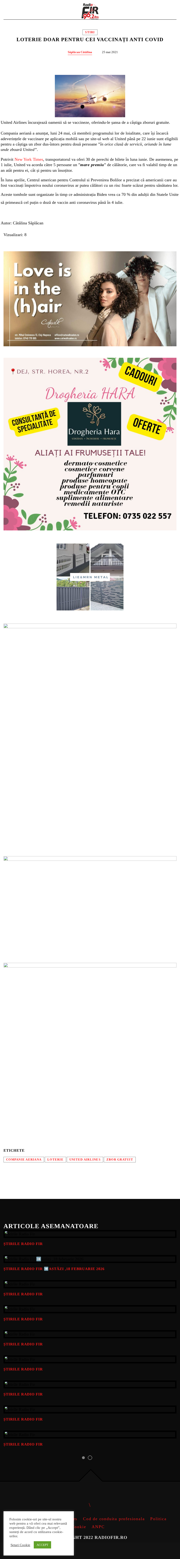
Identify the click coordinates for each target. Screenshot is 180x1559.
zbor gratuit (119, 1159)
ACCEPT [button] (42, 1545)
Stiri (90, 32)
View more (90, 1234)
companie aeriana (23, 1159)
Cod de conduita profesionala (114, 1518)
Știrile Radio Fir (23, 1244)
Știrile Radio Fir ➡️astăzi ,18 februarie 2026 (54, 1269)
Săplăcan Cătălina (80, 52)
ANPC (98, 1526)
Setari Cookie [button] (20, 1545)
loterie (55, 1159)
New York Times (29, 159)
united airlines (85, 1159)
